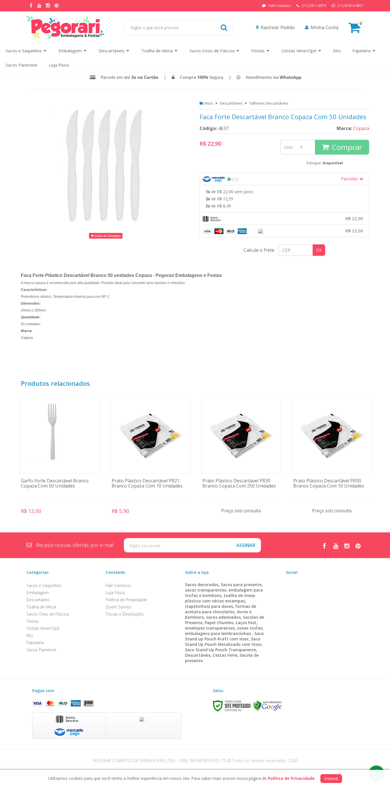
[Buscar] (224, 27)
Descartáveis (231, 103)
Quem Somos (118, 607)
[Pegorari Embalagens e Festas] (65, 27)
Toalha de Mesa (41, 607)
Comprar (347, 147)
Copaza (361, 128)
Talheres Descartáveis (268, 103)
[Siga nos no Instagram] (48, 5)
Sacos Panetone (42, 649)
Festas (33, 621)
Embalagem (38, 592)
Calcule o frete (259, 250)
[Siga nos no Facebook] (31, 5)
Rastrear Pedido (278, 27)
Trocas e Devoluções (125, 614)
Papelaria (35, 642)
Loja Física (115, 592)
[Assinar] (246, 545)
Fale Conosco (280, 5)
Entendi (331, 778)
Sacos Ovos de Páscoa (48, 614)
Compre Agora (59, 461)
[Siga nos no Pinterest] (56, 5)
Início (208, 103)
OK (319, 250)
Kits (30, 635)
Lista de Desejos (107, 235)
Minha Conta (324, 27)
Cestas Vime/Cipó (43, 628)
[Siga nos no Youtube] (39, 5)
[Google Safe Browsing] (267, 705)
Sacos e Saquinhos (44, 585)
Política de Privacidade (126, 599)
